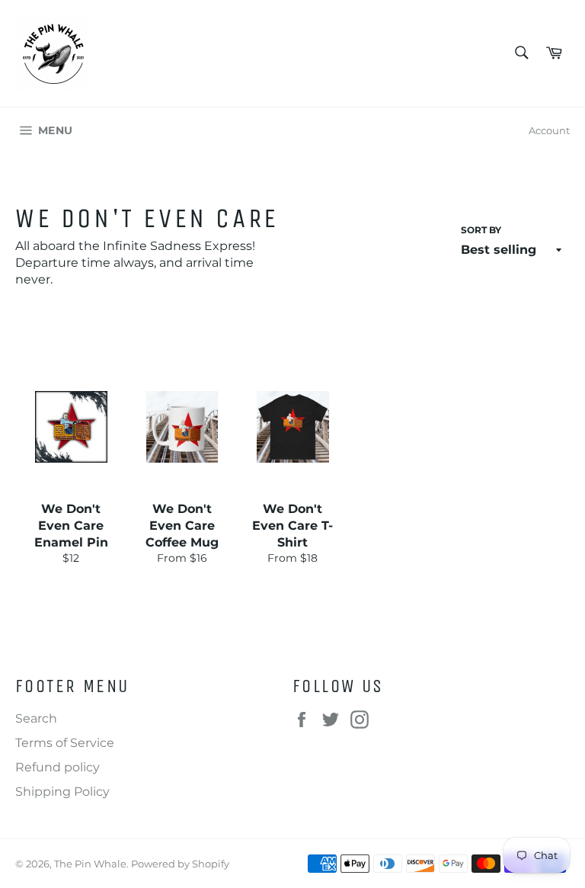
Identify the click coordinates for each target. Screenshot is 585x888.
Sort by (481, 230)
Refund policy (57, 767)
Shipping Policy (62, 791)
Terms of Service (64, 743)
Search (36, 718)
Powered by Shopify (180, 864)
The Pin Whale (90, 864)
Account (549, 130)
